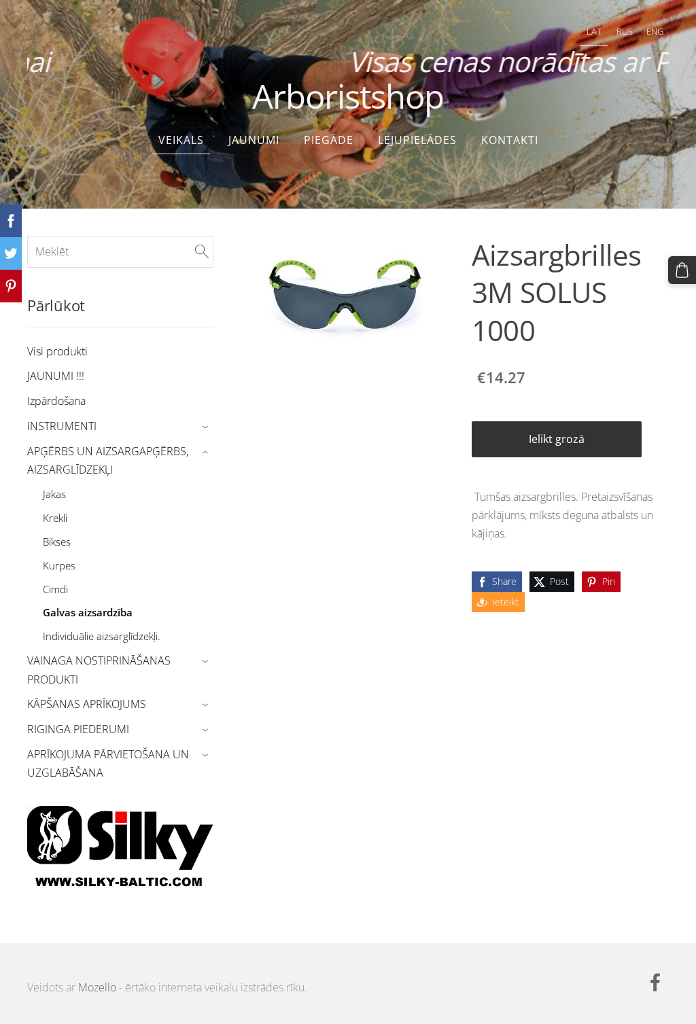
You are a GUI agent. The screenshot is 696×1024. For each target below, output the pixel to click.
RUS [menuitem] (624, 31)
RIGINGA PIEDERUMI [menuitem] (78, 729)
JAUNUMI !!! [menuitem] (55, 375)
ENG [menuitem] (654, 31)
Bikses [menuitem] (57, 541)
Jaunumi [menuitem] (253, 140)
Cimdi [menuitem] (55, 589)
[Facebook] (655, 982)
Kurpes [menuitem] (59, 565)
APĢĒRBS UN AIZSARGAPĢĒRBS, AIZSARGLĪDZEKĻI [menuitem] (107, 460)
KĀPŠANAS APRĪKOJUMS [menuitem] (86, 703)
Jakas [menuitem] (54, 494)
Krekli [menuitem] (55, 518)
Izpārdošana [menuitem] (56, 400)
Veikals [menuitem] (181, 140)
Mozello (97, 987)
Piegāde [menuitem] (328, 140)
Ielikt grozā (557, 438)
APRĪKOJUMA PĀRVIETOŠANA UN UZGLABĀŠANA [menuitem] (108, 763)
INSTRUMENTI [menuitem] (62, 426)
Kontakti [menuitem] (509, 140)
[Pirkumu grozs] (682, 270)
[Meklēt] (202, 251)
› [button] (207, 427)
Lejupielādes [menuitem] (417, 140)
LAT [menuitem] (594, 31)
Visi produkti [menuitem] (57, 351)
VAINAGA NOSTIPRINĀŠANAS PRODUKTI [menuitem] (99, 669)
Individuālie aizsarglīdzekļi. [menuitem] (101, 636)
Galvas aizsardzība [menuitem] (88, 612)
